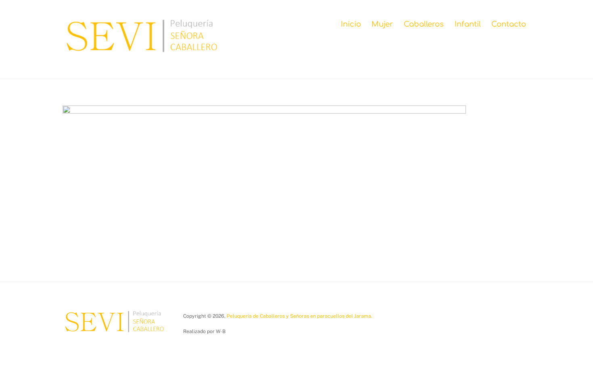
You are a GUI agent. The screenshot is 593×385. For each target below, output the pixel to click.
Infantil (468, 24)
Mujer (382, 24)
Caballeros (424, 24)
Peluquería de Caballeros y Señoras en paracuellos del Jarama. (299, 316)
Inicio (351, 24)
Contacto (508, 24)
